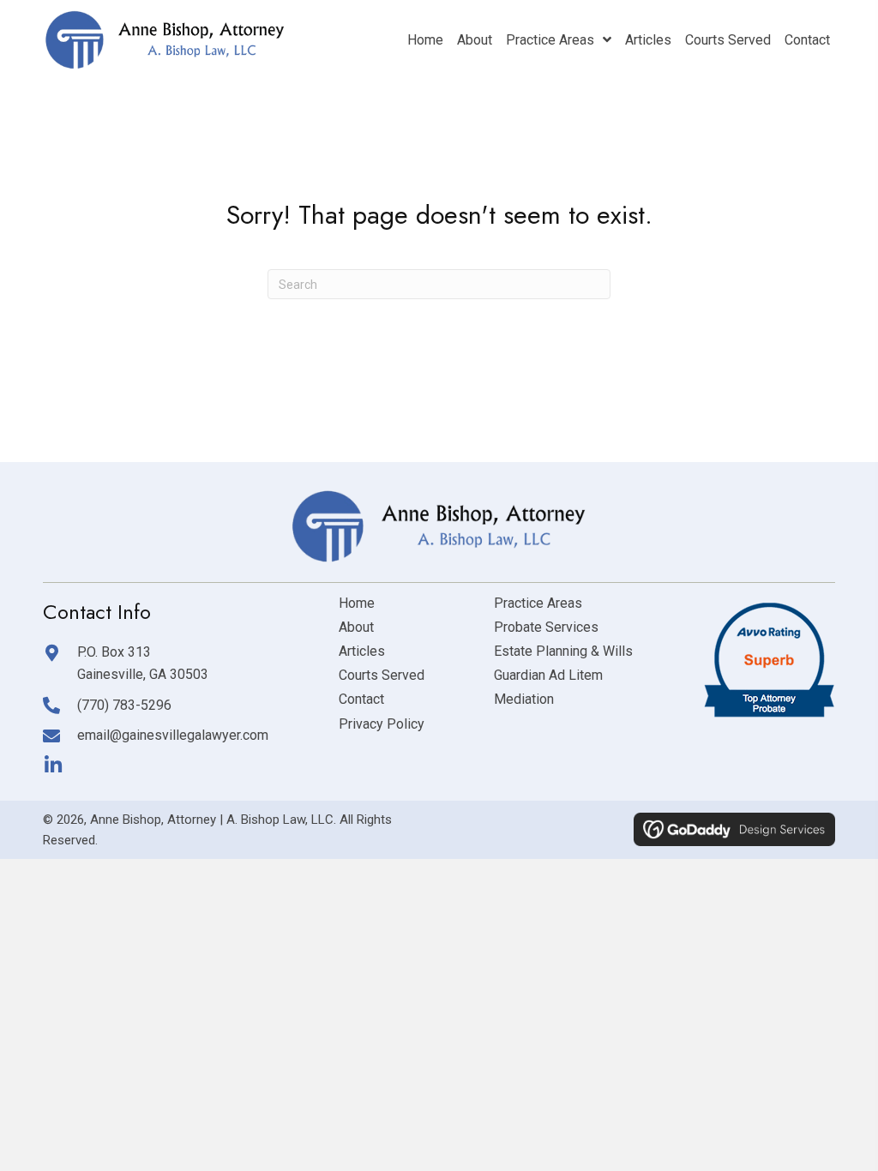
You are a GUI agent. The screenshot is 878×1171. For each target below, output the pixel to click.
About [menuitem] (356, 627)
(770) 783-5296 (124, 705)
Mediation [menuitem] (524, 699)
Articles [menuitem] (362, 651)
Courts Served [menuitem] (381, 675)
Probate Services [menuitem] (546, 627)
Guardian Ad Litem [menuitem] (548, 675)
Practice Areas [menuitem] (538, 603)
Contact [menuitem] (361, 699)
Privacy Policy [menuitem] (381, 724)
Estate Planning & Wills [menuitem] (563, 651)
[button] (53, 765)
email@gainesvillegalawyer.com (172, 735)
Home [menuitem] (357, 603)
